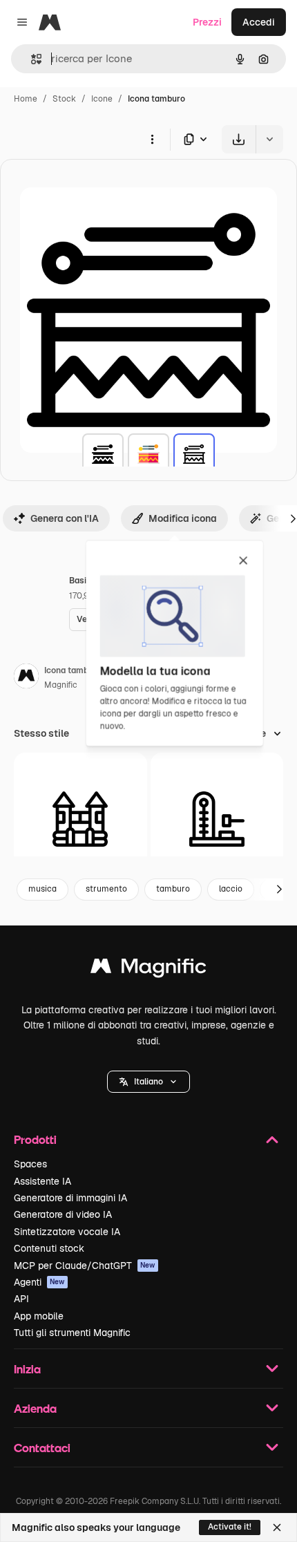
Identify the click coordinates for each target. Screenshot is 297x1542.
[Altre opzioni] (152, 139)
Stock (64, 98)
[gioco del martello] (217, 819)
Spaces (30, 1164)
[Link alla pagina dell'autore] (26, 678)
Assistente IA (42, 1181)
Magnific (60, 684)
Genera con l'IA (64, 518)
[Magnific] (148, 969)
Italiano (148, 1081)
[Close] (277, 1527)
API (21, 1298)
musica (42, 888)
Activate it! (229, 1526)
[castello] (80, 819)
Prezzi (207, 22)
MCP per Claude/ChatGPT (84, 1265)
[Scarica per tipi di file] (196, 139)
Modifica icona (182, 518)
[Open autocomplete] (31, 59)
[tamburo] (103, 454)
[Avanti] (279, 889)
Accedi (258, 22)
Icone (102, 98)
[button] (148, 1082)
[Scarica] (239, 139)
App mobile (39, 1316)
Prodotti (35, 1139)
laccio (230, 888)
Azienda (35, 1408)
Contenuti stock (49, 1248)
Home (25, 98)
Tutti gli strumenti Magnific (72, 1332)
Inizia (27, 1369)
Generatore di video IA (63, 1214)
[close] (243, 561)
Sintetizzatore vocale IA (67, 1231)
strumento (106, 888)
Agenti (39, 1282)
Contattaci (42, 1447)
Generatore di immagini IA (70, 1198)
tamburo (173, 888)
